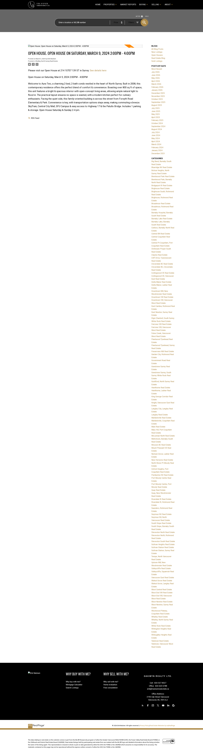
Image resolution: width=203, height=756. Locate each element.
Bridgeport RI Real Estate (161, 185)
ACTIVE (138, 16)
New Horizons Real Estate (162, 460)
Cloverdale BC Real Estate (162, 264)
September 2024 (158, 126)
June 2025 (155, 111)
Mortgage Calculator (74, 685)
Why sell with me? (110, 682)
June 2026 (155, 75)
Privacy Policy (144, 725)
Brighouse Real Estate (160, 188)
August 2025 (156, 105)
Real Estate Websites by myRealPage (162, 725)
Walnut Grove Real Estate (161, 580)
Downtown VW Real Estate (162, 297)
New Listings (156, 52)
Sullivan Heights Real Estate (163, 544)
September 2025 (158, 102)
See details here (98, 70)
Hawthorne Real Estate (160, 387)
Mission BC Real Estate (161, 445)
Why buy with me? (73, 682)
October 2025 (157, 99)
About (168, 4)
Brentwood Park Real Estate (162, 176)
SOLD (146, 16)
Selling (155, 4)
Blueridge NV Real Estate (161, 167)
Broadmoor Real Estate (160, 203)
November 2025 (158, 96)
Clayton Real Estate (159, 255)
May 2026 (155, 78)
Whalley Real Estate (159, 617)
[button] (142, 705)
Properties (109, 4)
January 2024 (156, 150)
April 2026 (155, 81)
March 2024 (156, 144)
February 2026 (157, 87)
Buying (142, 4)
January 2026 (156, 90)
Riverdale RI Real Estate (161, 499)
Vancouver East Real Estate (162, 577)
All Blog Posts (157, 49)
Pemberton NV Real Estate (162, 475)
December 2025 (158, 93)
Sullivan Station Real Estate (162, 547)
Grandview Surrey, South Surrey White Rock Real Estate (161, 375)
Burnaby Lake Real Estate (161, 219)
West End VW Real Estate (161, 593)
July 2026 (155, 72)
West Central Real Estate (161, 589)
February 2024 (157, 147)
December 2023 (158, 153)
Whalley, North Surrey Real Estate (46, 61)
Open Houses (157, 55)
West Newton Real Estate (161, 602)
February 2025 (157, 120)
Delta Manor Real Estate (161, 282)
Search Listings (72, 688)
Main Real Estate (158, 427)
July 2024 (155, 132)
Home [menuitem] (97, 4)
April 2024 (155, 141)
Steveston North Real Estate (163, 532)
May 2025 (155, 114)
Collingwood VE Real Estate (162, 273)
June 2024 (155, 135)
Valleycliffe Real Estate (161, 568)
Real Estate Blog (158, 58)
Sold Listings (156, 61)
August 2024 (156, 129)
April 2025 (155, 117)
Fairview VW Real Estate (161, 324)
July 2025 (155, 108)
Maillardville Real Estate (161, 418)
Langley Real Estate (159, 415)
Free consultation (110, 688)
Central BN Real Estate (160, 234)
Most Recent (156, 69)
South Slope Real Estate (161, 523)
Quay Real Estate (158, 490)
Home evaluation (110, 685)
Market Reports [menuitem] (128, 4)
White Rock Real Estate (161, 626)
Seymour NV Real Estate (161, 514)
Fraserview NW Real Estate (162, 351)
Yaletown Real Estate (160, 641)
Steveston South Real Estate (163, 541)
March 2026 (156, 84)
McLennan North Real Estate (163, 436)
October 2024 (157, 123)
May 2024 (155, 138)
